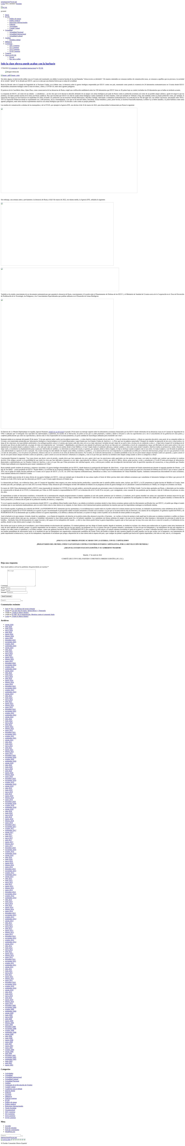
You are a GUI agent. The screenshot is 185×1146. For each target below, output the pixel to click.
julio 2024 (8, 673)
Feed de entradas (10, 1128)
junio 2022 (8, 721)
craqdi (7, 611)
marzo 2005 (9, 1065)
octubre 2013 (9, 917)
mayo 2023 (9, 700)
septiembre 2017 (10, 830)
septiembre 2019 (10, 784)
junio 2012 (8, 948)
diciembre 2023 (10, 686)
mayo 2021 (9, 746)
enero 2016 (9, 867)
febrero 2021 (9, 751)
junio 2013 (8, 925)
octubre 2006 (9, 1050)
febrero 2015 (9, 888)
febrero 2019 (9, 798)
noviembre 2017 (10, 826)
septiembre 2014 (10, 898)
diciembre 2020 (10, 755)
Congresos (8, 44)
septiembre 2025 (10, 646)
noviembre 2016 (10, 850)
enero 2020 (9, 776)
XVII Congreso (14, 51)
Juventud (8, 1094)
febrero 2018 (9, 821)
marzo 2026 (9, 634)
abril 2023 (8, 701)
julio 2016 (8, 857)
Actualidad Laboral (15, 36)
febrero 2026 (9, 636)
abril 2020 (8, 771)
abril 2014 (8, 905)
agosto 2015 (9, 876)
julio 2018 (8, 811)
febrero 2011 (9, 978)
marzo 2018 (9, 819)
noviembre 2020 (10, 757)
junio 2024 (8, 675)
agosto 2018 (9, 809)
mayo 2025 (9, 653)
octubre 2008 (9, 1030)
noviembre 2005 (10, 1057)
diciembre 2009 (10, 1005)
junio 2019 (8, 790)
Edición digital (10, 1091)
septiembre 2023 (10, 692)
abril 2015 (8, 884)
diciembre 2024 (10, 663)
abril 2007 (8, 1044)
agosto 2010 (9, 990)
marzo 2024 (9, 680)
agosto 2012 (9, 944)
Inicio (7, 15)
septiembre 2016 (10, 853)
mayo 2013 (9, 926)
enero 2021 (9, 753)
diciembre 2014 (10, 892)
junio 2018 (8, 813)
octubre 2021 (9, 736)
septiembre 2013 (10, 919)
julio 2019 (8, 788)
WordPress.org (10, 1132)
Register (19, 4)
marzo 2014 (9, 907)
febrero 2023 (9, 705)
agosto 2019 (9, 786)
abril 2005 (8, 1063)
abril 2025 (8, 655)
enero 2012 (9, 957)
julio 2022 (8, 719)
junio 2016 (8, 859)
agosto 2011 (9, 967)
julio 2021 (8, 742)
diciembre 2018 (10, 801)
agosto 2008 (9, 1034)
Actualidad (9, 30)
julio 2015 (8, 878)
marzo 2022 (9, 726)
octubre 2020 (9, 759)
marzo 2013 (9, 930)
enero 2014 (9, 911)
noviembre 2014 (10, 894)
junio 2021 (8, 744)
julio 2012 (8, 946)
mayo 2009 (9, 1017)
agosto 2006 (9, 1052)
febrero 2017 (9, 844)
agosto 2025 (9, 648)
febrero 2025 (9, 659)
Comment (4, 586)
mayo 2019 (9, 792)
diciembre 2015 (10, 869)
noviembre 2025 (10, 642)
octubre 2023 (9, 690)
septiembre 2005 (10, 1059)
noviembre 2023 (10, 688)
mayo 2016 (9, 861)
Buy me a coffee (15, 59)
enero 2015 (9, 890)
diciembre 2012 (10, 936)
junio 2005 (8, 1061)
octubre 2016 (9, 851)
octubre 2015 (9, 873)
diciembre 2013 (10, 913)
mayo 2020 (9, 769)
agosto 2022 (9, 717)
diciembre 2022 (10, 709)
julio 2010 (8, 992)
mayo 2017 (9, 838)
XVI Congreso (14, 49)
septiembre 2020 (10, 761)
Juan (6, 609)
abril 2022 (8, 725)
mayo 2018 (9, 815)
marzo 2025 (9, 657)
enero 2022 (9, 730)
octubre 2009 (9, 1009)
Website (4, 592)
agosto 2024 (9, 671)
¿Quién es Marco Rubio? (20, 612)
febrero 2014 (9, 909)
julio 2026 (8, 626)
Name (3, 588)
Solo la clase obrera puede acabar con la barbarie (28, 63)
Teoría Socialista (10, 1108)
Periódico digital (14, 40)
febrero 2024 (9, 682)
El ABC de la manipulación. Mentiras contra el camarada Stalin (33, 614)
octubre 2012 (9, 940)
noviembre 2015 (10, 871)
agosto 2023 (9, 694)
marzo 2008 (9, 1040)
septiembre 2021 (10, 738)
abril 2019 (8, 794)
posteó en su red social (56, 432)
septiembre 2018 (10, 807)
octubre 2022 (9, 713)
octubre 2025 (9, 644)
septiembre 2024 (10, 669)
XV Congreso (14, 47)
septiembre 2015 (10, 875)
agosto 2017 (9, 832)
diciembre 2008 (10, 1026)
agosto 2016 (9, 855)
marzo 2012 (9, 953)
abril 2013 (8, 928)
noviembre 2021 (10, 734)
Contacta (8, 53)
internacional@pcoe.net (9, 1137)
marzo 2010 (9, 1000)
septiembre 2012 (10, 942)
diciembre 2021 (10, 732)
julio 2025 (8, 650)
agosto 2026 (9, 625)
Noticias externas (11, 1098)
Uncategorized (10, 1110)
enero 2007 (9, 1048)
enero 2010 (9, 1003)
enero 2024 (9, 684)
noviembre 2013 (10, 915)
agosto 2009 (9, 1013)
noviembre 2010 (10, 984)
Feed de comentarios (12, 1130)
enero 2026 (9, 638)
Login (3, 4)
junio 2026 (8, 628)
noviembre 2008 (10, 1028)
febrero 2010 (9, 1001)
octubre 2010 (9, 986)
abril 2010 (8, 998)
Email (3, 590)
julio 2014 (8, 900)
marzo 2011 (9, 976)
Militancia (8, 42)
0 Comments (13, 68)
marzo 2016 (9, 863)
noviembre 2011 (10, 961)
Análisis (8, 38)
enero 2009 (9, 1025)
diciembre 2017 (10, 825)
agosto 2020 (9, 763)
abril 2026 (8, 632)
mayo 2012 (9, 950)
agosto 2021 (9, 740)
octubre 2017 (9, 828)
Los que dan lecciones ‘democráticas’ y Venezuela (29, 611)
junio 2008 (8, 1038)
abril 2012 (8, 951)
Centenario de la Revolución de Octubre (18, 1085)
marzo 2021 (9, 750)
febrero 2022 (9, 728)
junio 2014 (8, 901)
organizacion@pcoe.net (9, 2)
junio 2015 (8, 880)
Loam (7, 616)
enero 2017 (9, 846)
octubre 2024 (9, 667)
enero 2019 (9, 800)
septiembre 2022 (10, 715)
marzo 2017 (9, 842)
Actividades (13, 26)
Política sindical (14, 20)
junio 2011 (8, 971)
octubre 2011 (9, 963)
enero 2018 (9, 823)
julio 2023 (8, 696)
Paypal (11, 57)
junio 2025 (8, 651)
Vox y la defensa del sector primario (23, 609)
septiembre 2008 (10, 1032)
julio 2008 (8, 1036)
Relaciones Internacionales (18, 22)
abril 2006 (8, 1053)
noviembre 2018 (10, 803)
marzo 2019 (9, 796)
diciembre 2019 (10, 778)
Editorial (12, 24)
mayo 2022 (9, 723)
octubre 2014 (9, 896)
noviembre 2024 (10, 665)
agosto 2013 (9, 921)
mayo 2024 (9, 676)
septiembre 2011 (10, 965)
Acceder (8, 1126)
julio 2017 (8, 834)
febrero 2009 (9, 1023)
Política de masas (15, 19)
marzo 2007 (9, 1046)
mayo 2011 (9, 973)
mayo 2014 (9, 903)
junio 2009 (8, 1015)
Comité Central (14, 28)
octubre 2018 (9, 805)
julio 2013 (8, 923)
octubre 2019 (9, 782)
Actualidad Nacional (16, 32)
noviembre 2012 (10, 938)
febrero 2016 (9, 865)
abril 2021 (8, 748)
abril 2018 (8, 817)
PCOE (7, 17)
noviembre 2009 (10, 1007)
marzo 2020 (9, 773)
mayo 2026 (9, 630)
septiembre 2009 (10, 1011)
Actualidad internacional (17, 34)
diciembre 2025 (10, 640)
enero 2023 (9, 707)
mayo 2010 (9, 996)
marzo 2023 (9, 703)
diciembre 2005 (10, 1055)
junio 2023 (8, 698)
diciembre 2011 (10, 959)
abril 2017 (8, 840)
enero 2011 (9, 980)
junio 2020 (8, 767)
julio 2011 (8, 969)
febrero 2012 (9, 955)
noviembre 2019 (10, 780)
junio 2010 (8, 994)
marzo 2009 (9, 1021)
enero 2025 (9, 661)
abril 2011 (8, 975)
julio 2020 (8, 765)
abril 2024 (8, 678)
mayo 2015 (9, 882)
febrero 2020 (9, 775)
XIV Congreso (14, 45)
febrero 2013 (9, 932)
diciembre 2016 (10, 848)
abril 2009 (8, 1019)
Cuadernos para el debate (13, 1089)
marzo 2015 (9, 886)
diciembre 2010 (10, 982)
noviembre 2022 (10, 711)
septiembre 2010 (10, 988)
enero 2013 (9, 934)
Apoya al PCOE (10, 55)
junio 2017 (8, 836)
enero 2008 (9, 1042)
